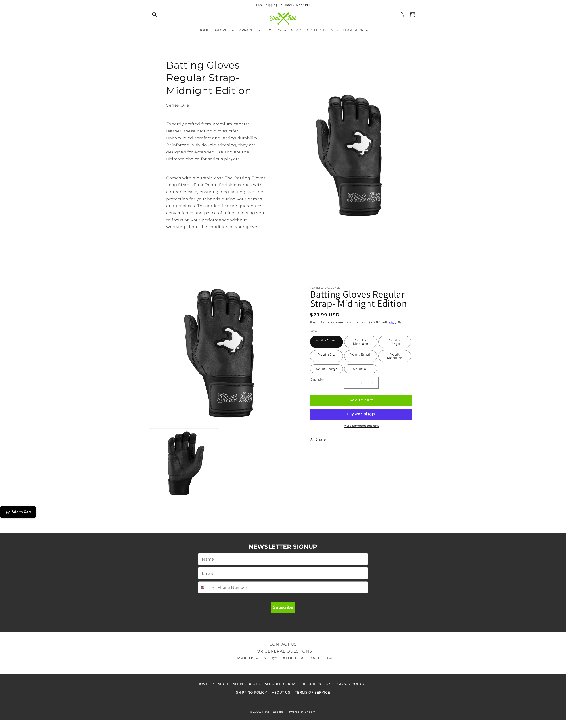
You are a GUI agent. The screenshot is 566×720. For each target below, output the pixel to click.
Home (202, 684)
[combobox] (206, 587)
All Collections (281, 684)
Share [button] (321, 439)
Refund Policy (316, 684)
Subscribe (283, 607)
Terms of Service (312, 692)
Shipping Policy (251, 692)
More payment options (361, 425)
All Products (246, 684)
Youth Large (394, 342)
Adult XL (360, 369)
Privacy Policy (350, 684)
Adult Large (327, 369)
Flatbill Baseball (273, 711)
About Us (281, 692)
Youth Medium (360, 342)
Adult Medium (394, 356)
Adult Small (360, 354)
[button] (154, 14)
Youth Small (326, 340)
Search (220, 684)
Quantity (317, 380)
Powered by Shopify (301, 711)
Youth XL (326, 354)
